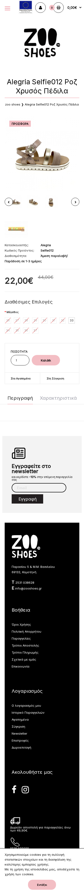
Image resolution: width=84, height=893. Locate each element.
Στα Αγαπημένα (21, 378)
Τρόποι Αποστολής (25, 645)
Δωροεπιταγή (21, 747)
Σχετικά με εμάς (24, 659)
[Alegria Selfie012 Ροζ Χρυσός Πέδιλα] (42, 153)
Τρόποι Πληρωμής (25, 652)
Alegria (46, 245)
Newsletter (19, 733)
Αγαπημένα (20, 719)
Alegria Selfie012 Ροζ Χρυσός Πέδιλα (52, 104)
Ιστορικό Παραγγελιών (28, 712)
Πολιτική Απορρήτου (26, 631)
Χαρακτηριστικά (58, 398)
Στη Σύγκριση (55, 378)
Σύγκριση (18, 726)
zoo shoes (12, 104)
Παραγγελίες (21, 638)
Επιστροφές (20, 740)
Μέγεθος (13, 312)
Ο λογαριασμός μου (26, 705)
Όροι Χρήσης (21, 624)
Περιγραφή (20, 398)
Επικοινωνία (20, 666)
